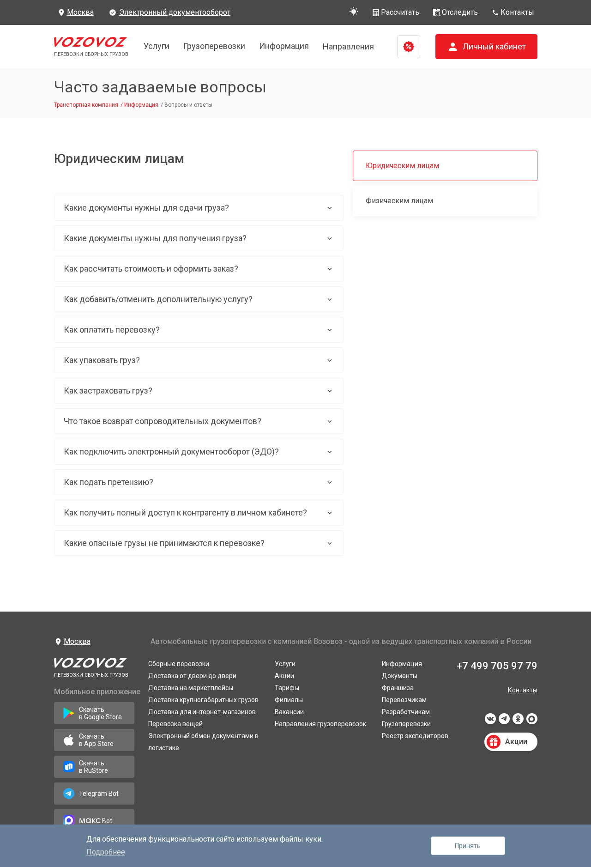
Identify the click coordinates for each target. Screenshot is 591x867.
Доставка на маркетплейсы (190, 687)
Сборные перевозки (178, 663)
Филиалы (289, 699)
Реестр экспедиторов (415, 736)
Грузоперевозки (214, 46)
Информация (284, 46)
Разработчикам (406, 711)
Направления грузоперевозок (320, 724)
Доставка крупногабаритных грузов (203, 699)
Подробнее (105, 852)
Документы (399, 675)
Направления (348, 46)
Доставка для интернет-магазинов (202, 711)
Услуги (156, 46)
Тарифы (287, 687)
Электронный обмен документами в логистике (203, 742)
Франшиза (398, 687)
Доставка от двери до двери (192, 675)
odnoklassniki (518, 721)
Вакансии (289, 711)
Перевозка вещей (175, 724)
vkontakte (490, 721)
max (531, 721)
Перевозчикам (404, 699)
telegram (504, 721)
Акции (284, 675)
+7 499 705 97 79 (497, 666)
